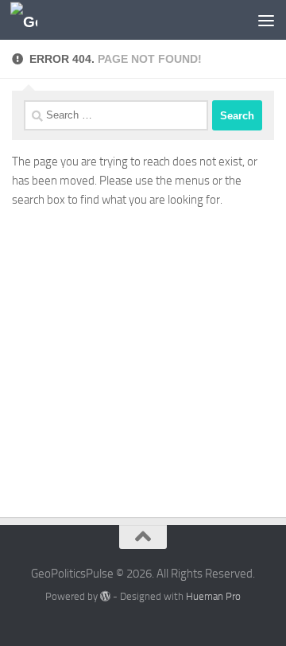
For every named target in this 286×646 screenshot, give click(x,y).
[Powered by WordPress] (105, 596)
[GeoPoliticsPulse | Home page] (28, 20)
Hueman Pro (213, 596)
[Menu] (266, 20)
